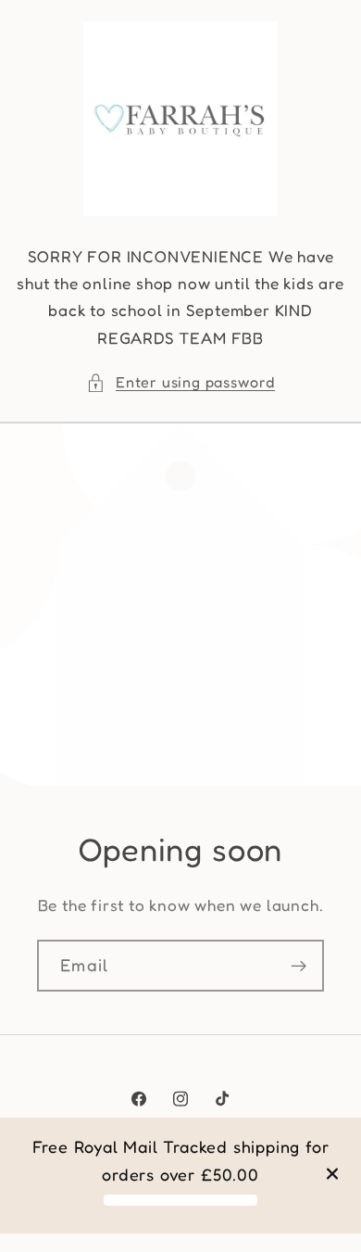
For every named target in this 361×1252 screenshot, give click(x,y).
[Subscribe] (298, 966)
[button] (180, 382)
